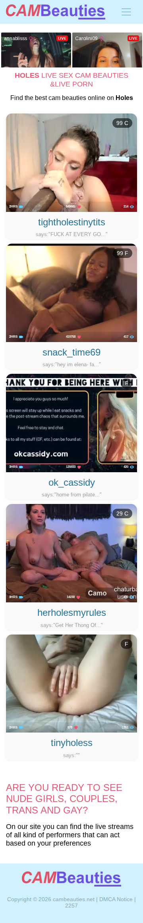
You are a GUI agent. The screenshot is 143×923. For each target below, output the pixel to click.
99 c (122, 123)
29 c (122, 513)
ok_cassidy (71, 482)
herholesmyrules (71, 612)
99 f (122, 253)
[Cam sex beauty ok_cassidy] (71, 423)
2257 (71, 905)
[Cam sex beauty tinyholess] (71, 683)
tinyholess (72, 742)
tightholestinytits (71, 222)
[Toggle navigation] (126, 11)
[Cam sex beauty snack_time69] (71, 292)
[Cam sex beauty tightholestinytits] (71, 162)
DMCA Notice (116, 899)
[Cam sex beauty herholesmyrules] (71, 553)
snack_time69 (71, 352)
